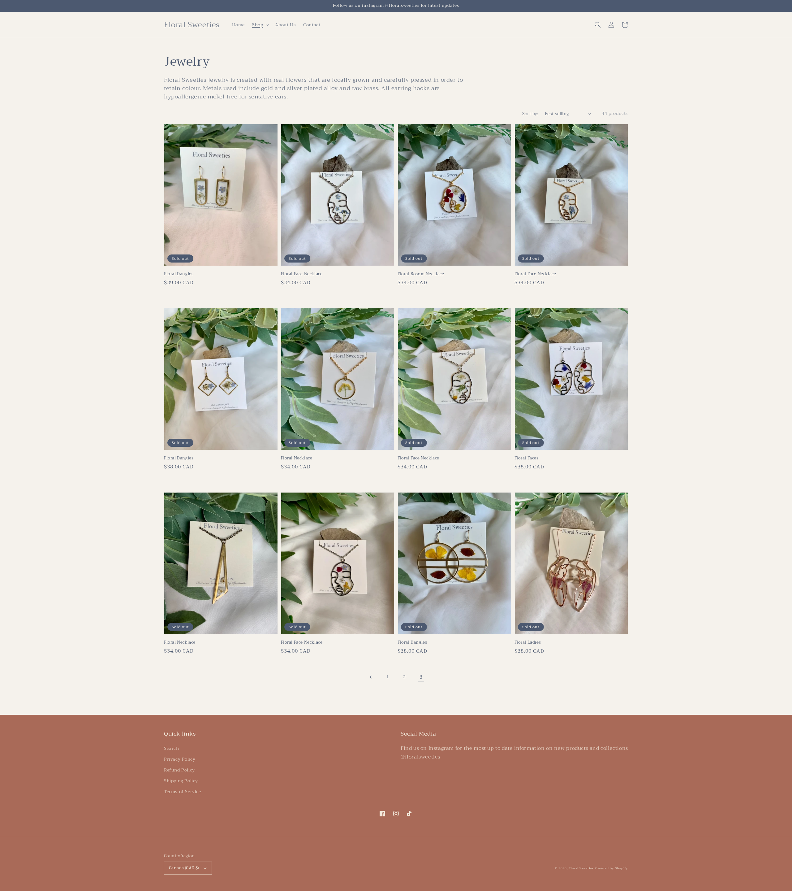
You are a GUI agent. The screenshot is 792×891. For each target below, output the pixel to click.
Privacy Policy (179, 759)
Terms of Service (182, 791)
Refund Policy (179, 770)
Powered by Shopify (611, 868)
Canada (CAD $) (184, 867)
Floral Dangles (178, 274)
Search (171, 748)
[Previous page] (371, 677)
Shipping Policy (181, 781)
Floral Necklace (296, 458)
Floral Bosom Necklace (421, 274)
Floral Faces (526, 458)
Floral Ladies (527, 642)
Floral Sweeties (581, 868)
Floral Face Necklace (302, 274)
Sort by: (530, 114)
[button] (598, 25)
